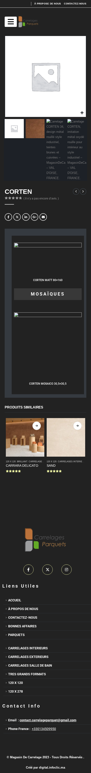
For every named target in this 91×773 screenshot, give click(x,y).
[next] (83, 191)
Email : (42, 720)
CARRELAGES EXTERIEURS (28, 657)
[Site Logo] (28, 21)
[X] (47, 569)
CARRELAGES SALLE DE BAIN (30, 665)
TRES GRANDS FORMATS (27, 674)
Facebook (8, 217)
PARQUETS (16, 635)
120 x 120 (11, 461)
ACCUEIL (14, 600)
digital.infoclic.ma (52, 767)
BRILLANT (22, 461)
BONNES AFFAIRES (22, 626)
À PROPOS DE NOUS (23, 609)
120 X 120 (15, 683)
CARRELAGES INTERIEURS (43, 461)
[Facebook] (28, 569)
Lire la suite (36, 426)
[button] (11, 22)
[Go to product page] (25, 437)
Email (43, 217)
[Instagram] (66, 569)
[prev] (76, 191)
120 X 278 (15, 691)
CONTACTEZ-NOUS (75, 3)
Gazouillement (17, 217)
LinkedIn (26, 217)
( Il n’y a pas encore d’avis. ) (41, 198)
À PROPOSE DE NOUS (47, 3)
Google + (34, 217)
